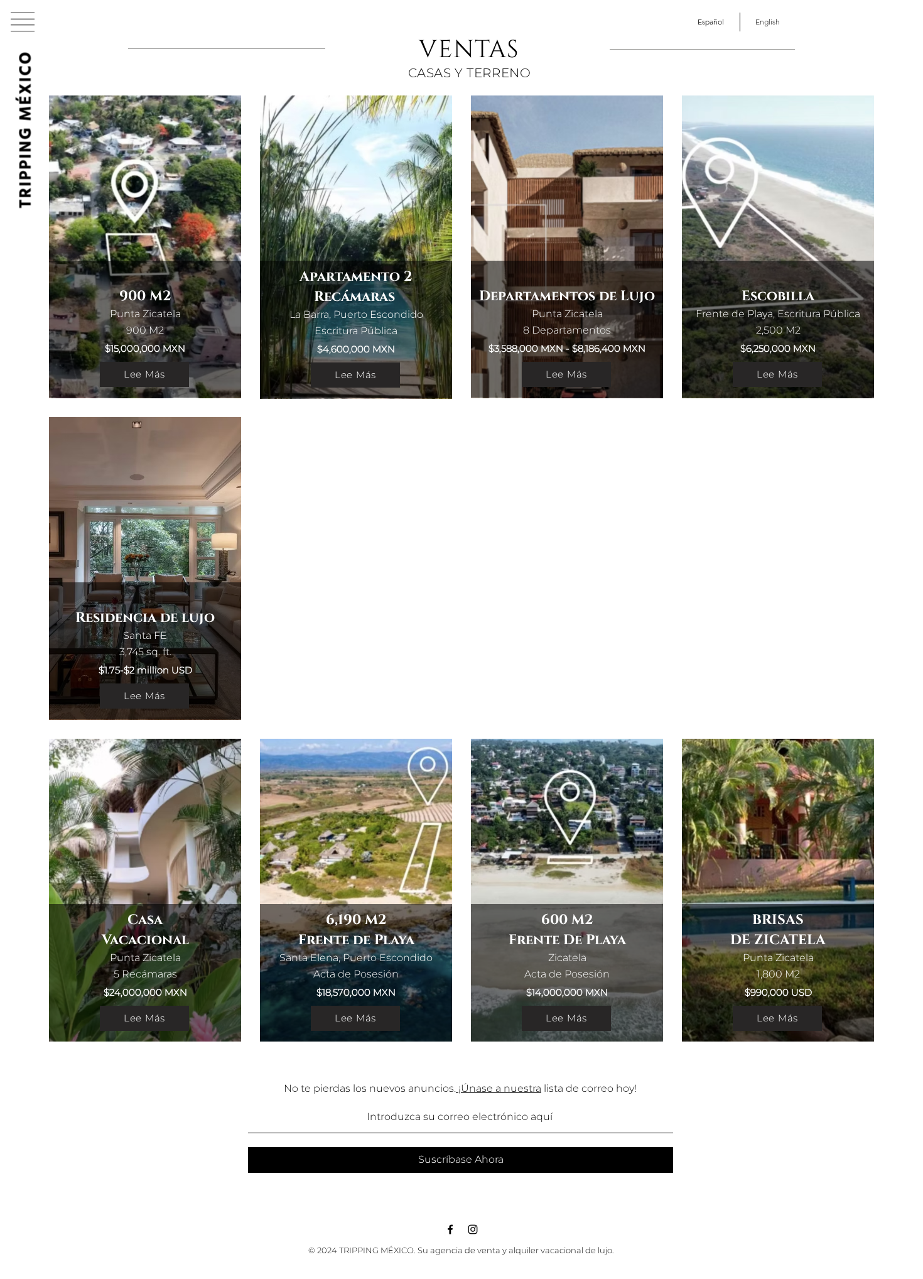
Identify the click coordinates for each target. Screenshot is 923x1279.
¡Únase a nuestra (498, 1088)
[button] (23, 22)
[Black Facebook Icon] (450, 1229)
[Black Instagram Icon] (473, 1229)
